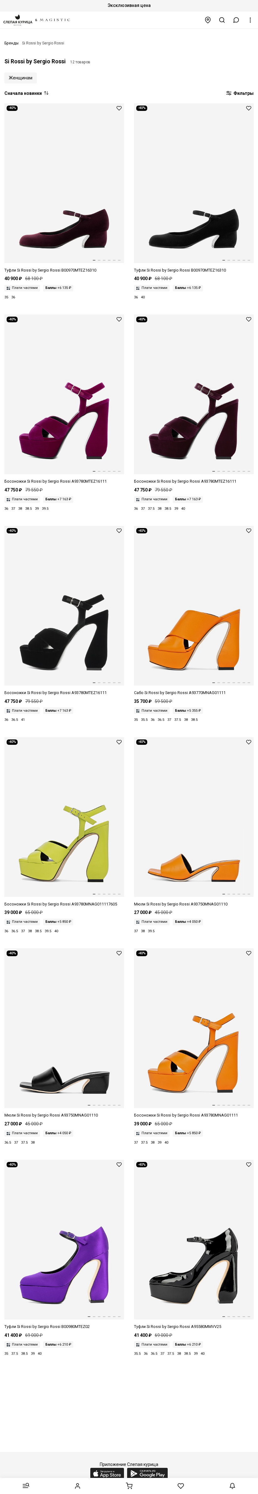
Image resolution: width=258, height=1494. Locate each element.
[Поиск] (222, 20)
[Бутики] (208, 20)
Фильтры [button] (243, 93)
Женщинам (20, 77)
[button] (236, 20)
